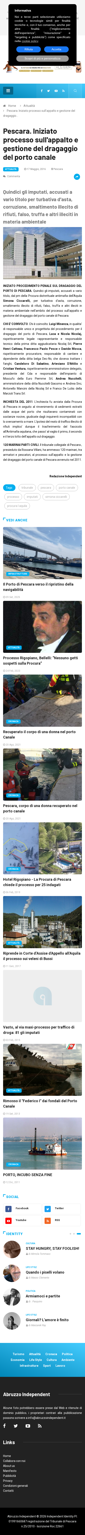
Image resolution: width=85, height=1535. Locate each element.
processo (13, 496)
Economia (18, 1360)
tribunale (27, 487)
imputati (32, 496)
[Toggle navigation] (8, 91)
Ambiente (67, 1360)
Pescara (58, 169)
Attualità (29, 105)
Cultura (30, 1243)
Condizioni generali (15, 1485)
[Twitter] (48, 91)
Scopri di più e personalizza (42, 58)
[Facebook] (42, 91)
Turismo (18, 1354)
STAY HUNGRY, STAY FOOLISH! (52, 1248)
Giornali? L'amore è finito (47, 1320)
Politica (30, 1291)
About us (9, 1466)
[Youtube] (56, 91)
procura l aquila (17, 506)
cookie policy (30, 41)
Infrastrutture (17, 574)
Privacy (8, 1480)
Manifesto (10, 1470)
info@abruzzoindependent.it (47, 1418)
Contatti (8, 1490)
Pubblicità (9, 1475)
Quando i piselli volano (45, 1272)
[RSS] (63, 91)
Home (12, 105)
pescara (46, 487)
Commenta (13, 176)
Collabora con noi (14, 1461)
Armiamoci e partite (43, 1296)
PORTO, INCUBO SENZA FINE (27, 1175)
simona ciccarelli (56, 496)
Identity (14, 1234)
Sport (47, 1365)
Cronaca (13, 721)
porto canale (67, 487)
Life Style (31, 1267)
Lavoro (60, 1365)
